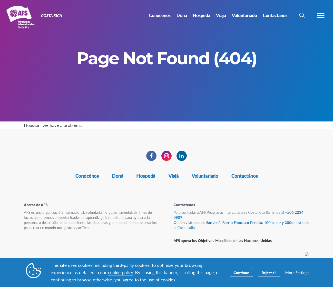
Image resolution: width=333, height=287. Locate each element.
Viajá (173, 175)
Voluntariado (205, 175)
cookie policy (120, 272)
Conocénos (87, 175)
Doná (117, 175)
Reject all (269, 272)
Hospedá (145, 175)
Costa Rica (21, 16)
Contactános (244, 175)
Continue (241, 272)
